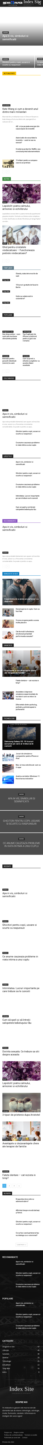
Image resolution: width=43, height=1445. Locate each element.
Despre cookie (19, 1432)
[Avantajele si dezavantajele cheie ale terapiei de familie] (21, 663)
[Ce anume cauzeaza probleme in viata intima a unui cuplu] (8, 446)
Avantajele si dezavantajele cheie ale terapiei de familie (20, 671)
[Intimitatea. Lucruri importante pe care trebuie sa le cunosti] (8, 499)
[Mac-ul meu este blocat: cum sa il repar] (8, 768)
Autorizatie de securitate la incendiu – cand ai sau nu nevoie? (26, 140)
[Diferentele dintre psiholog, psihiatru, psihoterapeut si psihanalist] (8, 708)
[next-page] (7, 171)
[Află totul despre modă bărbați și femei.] (8, 1214)
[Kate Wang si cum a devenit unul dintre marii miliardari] (21, 92)
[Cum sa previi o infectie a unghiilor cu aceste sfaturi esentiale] (32, 350)
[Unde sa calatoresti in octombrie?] (8, 300)
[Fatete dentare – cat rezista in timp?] (8, 684)
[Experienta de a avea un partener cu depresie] (21, 592)
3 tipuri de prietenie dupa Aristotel (21, 1114)
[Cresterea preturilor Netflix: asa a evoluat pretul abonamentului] (8, 152)
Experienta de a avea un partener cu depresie (21, 600)
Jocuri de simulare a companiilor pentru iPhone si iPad (27, 756)
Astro (4, 202)
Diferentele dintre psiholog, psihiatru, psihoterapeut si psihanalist (26, 707)
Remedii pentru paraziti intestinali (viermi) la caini (9, 361)
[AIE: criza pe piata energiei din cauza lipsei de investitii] (8, 130)
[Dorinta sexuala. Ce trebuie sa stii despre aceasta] (21, 1039)
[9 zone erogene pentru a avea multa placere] (8, 624)
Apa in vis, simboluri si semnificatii (14, 415)
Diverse (5, 32)
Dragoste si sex (8, 332)
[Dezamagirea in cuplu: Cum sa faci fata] (8, 612)
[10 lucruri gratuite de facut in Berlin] (8, 288)
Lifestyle (5, 1016)
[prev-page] (3, 171)
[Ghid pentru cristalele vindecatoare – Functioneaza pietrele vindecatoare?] (21, 235)
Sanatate (5, 356)
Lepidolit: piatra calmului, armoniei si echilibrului (16, 207)
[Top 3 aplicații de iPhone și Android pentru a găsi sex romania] (32, 326)
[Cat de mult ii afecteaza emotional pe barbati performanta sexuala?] (8, 635)
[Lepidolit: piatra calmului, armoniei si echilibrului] (21, 193)
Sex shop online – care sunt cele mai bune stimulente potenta (11, 336)
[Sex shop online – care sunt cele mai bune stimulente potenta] (11, 326)
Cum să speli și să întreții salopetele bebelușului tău (16, 1021)
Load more (20, 1245)
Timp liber (6, 280)
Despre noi (8, 1432)
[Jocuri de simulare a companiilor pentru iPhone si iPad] (8, 757)
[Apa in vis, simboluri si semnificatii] (21, 26)
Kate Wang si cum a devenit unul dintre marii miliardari (20, 110)
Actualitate (6, 105)
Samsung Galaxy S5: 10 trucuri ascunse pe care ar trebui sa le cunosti (18, 743)
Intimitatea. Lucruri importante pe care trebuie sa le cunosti (20, 990)
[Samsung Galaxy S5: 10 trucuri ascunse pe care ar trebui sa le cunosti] (21, 736)
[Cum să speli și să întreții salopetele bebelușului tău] (8, 511)
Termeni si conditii (31, 1435)
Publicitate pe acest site (12, 1438)
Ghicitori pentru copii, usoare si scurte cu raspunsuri (19, 926)
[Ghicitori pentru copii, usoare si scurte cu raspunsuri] (17, 57)
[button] (39, 3)
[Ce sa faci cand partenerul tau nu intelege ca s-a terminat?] (8, 1236)
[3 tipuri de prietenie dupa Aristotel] (21, 1102)
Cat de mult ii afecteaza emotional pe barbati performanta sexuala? (25, 634)
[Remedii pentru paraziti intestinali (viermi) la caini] (11, 350)
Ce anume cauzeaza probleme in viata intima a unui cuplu (20, 958)
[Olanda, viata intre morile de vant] (8, 277)
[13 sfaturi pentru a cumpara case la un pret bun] (8, 164)
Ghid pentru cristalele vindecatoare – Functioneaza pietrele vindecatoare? (18, 250)
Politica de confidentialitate (13, 1435)
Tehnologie (27, 332)
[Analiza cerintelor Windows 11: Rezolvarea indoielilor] (8, 780)
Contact (24, 1438)
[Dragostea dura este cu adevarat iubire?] (8, 1202)
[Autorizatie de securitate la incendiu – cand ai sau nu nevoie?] (8, 141)
